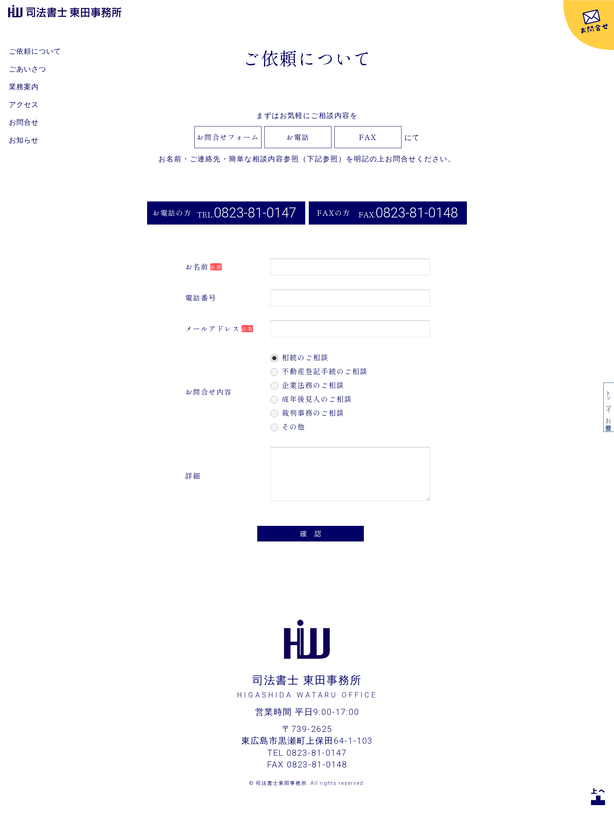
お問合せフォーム (227, 137)
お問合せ (24, 122)
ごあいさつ (27, 69)
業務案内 (24, 87)
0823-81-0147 (255, 213)
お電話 (297, 137)
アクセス (24, 104)
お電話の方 (172, 212)
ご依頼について (35, 51)
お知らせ (24, 140)
